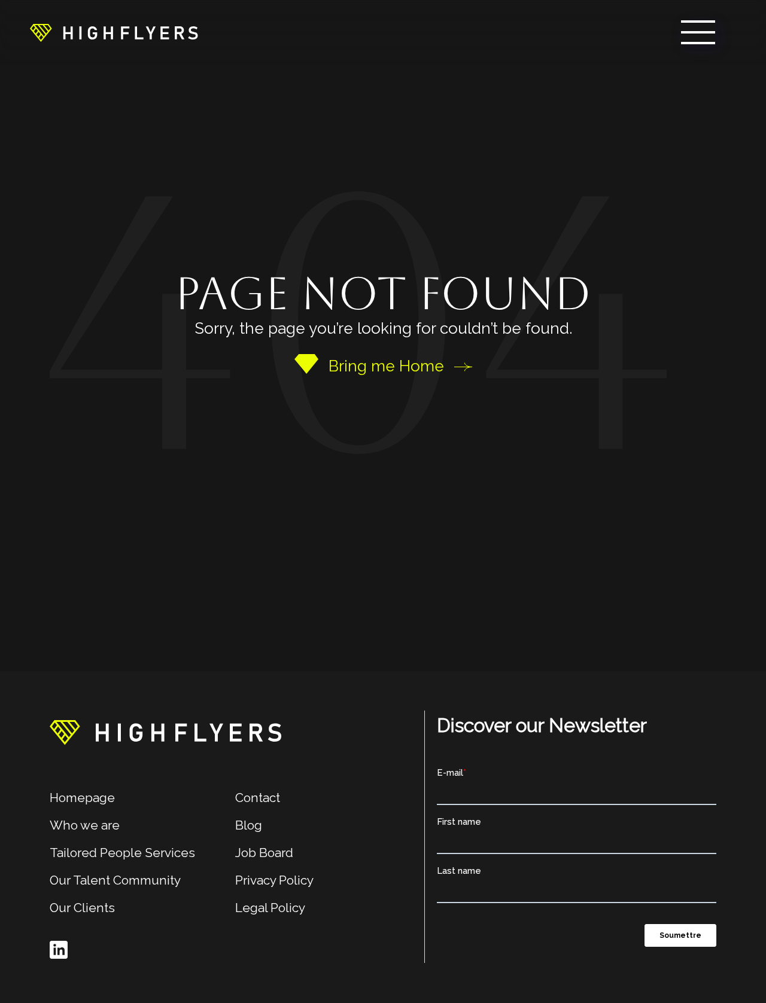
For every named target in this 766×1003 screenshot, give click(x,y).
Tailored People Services (122, 852)
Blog (248, 825)
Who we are (85, 825)
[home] (114, 32)
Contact (257, 797)
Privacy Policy (274, 880)
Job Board (264, 852)
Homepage (82, 797)
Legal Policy (270, 907)
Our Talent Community (115, 880)
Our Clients (82, 907)
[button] (698, 32)
